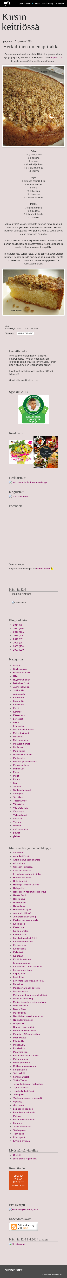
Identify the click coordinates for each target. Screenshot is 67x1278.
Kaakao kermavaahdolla (25, 920)
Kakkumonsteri (20, 931)
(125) (19, 632)
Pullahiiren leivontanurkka (26, 1055)
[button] (32, 3)
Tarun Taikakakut (22, 1126)
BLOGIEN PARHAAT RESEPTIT (18, 1179)
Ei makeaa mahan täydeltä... (28, 874)
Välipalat (17, 818)
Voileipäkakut (20, 815)
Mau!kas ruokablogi (23, 998)
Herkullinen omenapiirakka (31, 46)
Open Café (56, 57)
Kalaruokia (18, 701)
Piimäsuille (18, 1041)
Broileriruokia (20, 669)
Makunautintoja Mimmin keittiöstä (30, 995)
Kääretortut (19, 715)
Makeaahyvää (20, 991)
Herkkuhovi (19, 899)
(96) (18, 643)
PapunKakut (19, 1038)
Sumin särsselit (21, 1077)
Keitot (16, 708)
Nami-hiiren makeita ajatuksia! (28, 1016)
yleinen (16, 836)
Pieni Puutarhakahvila (24, 1112)
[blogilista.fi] (18, 496)
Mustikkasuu (19, 1013)
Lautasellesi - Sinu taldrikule (27, 966)
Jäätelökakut (19, 694)
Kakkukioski (19, 924)
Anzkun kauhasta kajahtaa (26, 860)
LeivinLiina (18, 977)
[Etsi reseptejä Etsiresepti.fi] (23, 1209)
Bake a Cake (19, 1009)
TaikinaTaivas (20, 1080)
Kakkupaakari (20, 934)
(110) (18, 628)
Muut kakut (19, 751)
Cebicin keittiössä (22, 870)
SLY (15, 783)
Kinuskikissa (19, 949)
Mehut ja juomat (21, 744)
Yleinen (17, 822)
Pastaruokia (19, 758)
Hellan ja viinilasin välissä (26, 884)
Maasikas (18, 984)
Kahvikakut (18, 697)
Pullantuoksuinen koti (24, 1119)
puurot (16, 833)
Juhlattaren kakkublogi (24, 917)
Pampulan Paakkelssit (24, 1030)
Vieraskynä (19, 811)
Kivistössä (18, 952)
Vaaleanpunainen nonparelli (27, 1098)
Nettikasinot (25, 3)
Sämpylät (18, 793)
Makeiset (17, 736)
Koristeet (17, 712)
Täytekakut (19, 804)
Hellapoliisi (18, 888)
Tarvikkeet (18, 797)
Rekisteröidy (47, 3)
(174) (19, 646)
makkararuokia (20, 829)
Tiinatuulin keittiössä (23, 1091)
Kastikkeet (18, 704)
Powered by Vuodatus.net (52, 1274)
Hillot (15, 676)
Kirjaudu (60, 3)
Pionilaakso (19, 1048)
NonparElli (18, 1023)
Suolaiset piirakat (22, 790)
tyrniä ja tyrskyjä (21, 1141)
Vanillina (17, 1102)
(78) (18, 625)
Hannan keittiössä (22, 877)
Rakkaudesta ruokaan (24, 1066)
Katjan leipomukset (23, 941)
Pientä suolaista (21, 765)
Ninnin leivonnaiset (23, 1020)
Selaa (38, 3)
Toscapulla (18, 1094)
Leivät (16, 722)
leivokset (17, 825)
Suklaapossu (19, 1130)
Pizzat (16, 772)
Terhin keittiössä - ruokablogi (28, 1084)
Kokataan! (18, 956)
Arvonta (17, 665)
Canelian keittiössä (23, 867)
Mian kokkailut (20, 1005)
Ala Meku (18, 852)
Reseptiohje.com (18, 1185)
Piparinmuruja (20, 1052)
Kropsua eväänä (21, 963)
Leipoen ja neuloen (23, 1109)
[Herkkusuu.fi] (28, 482)
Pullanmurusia (20, 1059)
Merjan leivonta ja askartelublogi (29, 1002)
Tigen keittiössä (21, 1087)
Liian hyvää (19, 1137)
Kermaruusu (19, 945)
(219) (19, 650)
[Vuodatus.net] (14, 1270)
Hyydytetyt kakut (21, 680)
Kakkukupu (19, 927)
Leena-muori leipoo (23, 970)
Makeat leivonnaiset (23, 729)
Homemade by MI (22, 909)
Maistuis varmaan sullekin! (26, 988)
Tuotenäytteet (20, 801)
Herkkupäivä (19, 902)
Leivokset (18, 719)
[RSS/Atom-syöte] (24, 1226)
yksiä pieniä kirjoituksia (25, 1158)
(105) (18, 635)
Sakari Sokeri (20, 1070)
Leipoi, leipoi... (20, 973)
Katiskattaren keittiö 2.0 (25, 938)
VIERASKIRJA (20, 808)
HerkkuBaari (19, 895)
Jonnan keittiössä (22, 913)
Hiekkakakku (19, 906)
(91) (18, 639)
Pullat (16, 776)
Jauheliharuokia (21, 687)
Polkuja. (17, 1116)
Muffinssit (18, 747)
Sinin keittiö (19, 1073)
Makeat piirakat (25, 333)
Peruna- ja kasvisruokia (25, 761)
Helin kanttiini (20, 881)
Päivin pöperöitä (21, 1062)
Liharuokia (18, 726)
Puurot (16, 779)
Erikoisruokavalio (22, 672)
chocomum (19, 1105)
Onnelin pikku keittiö (23, 1027)
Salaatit (17, 786)
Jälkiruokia (18, 690)
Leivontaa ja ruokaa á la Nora (28, 981)
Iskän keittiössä (21, 683)
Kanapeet (18, 1123)
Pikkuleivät (18, 769)
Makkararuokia (20, 740)
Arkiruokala (19, 863)
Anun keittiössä (21, 856)
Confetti (17, 1155)
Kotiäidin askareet (22, 959)
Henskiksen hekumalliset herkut (29, 892)
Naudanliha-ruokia (22, 754)
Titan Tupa (18, 1134)
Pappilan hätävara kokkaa (26, 1034)
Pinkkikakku (19, 1045)
